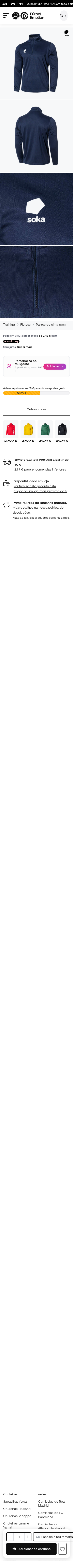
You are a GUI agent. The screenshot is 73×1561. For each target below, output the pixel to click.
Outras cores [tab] (36, 409)
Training (9, 324)
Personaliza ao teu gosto (25, 362)
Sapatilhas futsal (15, 1501)
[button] (36, 486)
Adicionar (53, 366)
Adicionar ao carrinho (34, 1549)
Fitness (25, 324)
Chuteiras (10, 1494)
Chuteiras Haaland (17, 1508)
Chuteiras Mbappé (17, 1516)
